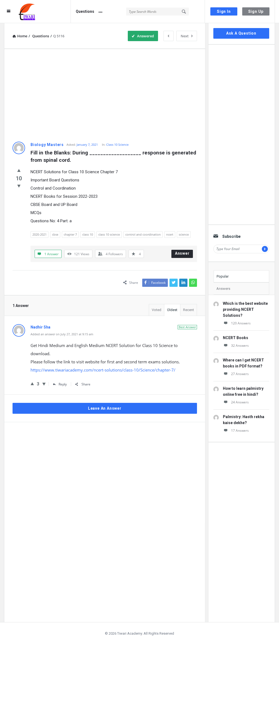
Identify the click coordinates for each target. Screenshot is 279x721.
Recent (188, 310)
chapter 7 (70, 234)
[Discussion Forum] (45, 11)
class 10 (87, 234)
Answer (182, 253)
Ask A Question (241, 33)
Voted (156, 310)
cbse (55, 234)
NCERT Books (235, 338)
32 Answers (240, 345)
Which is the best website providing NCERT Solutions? (245, 309)
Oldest (172, 310)
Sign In (224, 11)
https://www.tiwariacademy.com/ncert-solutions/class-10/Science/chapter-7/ (103, 370)
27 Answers (240, 374)
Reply (63, 384)
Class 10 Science (117, 144)
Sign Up (256, 11)
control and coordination (143, 234)
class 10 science (109, 234)
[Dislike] (19, 186)
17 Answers (240, 430)
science (184, 234)
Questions (85, 11)
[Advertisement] (105, 95)
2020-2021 (39, 234)
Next (185, 36)
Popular (223, 276)
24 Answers (240, 402)
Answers (223, 289)
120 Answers (241, 323)
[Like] (19, 170)
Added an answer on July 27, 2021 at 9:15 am (62, 334)
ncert (169, 234)
